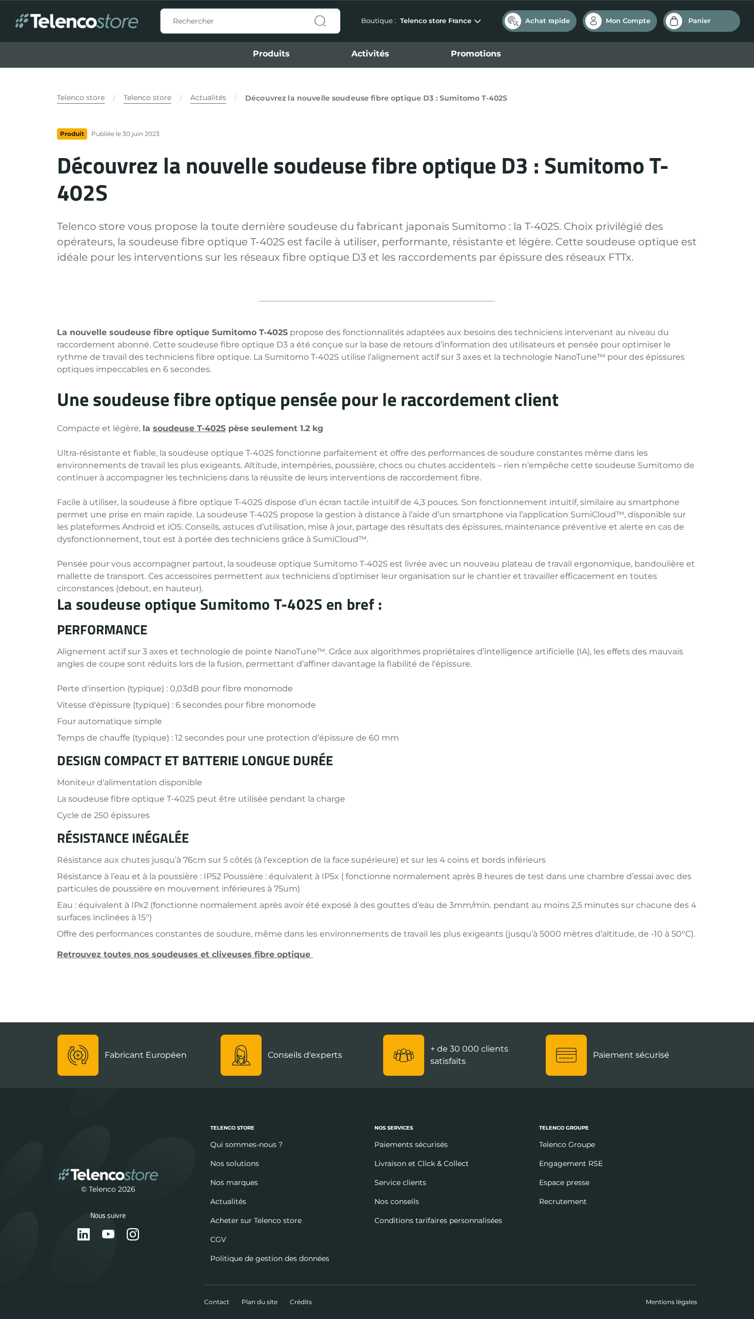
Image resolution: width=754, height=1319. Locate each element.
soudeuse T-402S (189, 428)
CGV (218, 1239)
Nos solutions (234, 1163)
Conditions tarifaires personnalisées (438, 1220)
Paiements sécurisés (411, 1144)
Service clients (400, 1182)
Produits (271, 54)
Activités (370, 54)
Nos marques (234, 1182)
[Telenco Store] (77, 21)
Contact (216, 1302)
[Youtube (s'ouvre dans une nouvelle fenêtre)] (108, 1235)
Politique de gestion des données (269, 1258)
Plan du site (259, 1302)
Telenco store (81, 97)
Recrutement (563, 1201)
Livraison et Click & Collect (421, 1163)
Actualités (208, 97)
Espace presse (564, 1182)
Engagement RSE (571, 1163)
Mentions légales (671, 1302)
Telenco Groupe (567, 1144)
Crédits (301, 1302)
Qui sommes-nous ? (246, 1144)
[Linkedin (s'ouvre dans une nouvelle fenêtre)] (83, 1235)
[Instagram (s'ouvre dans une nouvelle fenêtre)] (133, 1235)
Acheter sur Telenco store (256, 1220)
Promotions (476, 54)
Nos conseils (396, 1201)
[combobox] (250, 21)
